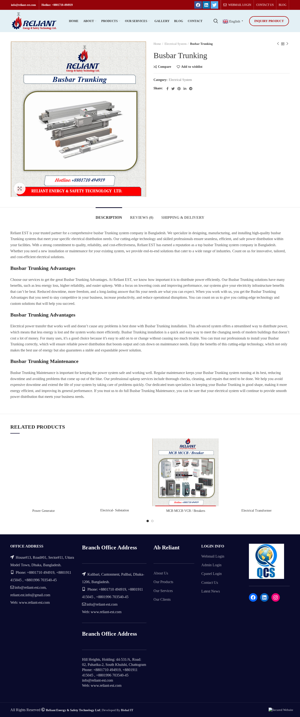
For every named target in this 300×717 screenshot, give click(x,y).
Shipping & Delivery (182, 217)
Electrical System (176, 43)
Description (109, 217)
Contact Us (209, 583)
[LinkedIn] (206, 5)
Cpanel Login (211, 574)
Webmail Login (212, 556)
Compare (164, 66)
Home (157, 43)
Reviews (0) (141, 217)
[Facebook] (198, 5)
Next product (287, 44)
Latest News (210, 591)
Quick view (73, 456)
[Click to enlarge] (20, 188)
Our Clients (162, 599)
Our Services (163, 591)
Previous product (278, 44)
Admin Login (211, 565)
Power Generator (43, 511)
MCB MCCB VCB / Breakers (185, 511)
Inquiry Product (269, 21)
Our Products (163, 582)
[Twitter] (214, 5)
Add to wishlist (191, 66)
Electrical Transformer (256, 510)
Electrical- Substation (114, 510)
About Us (161, 573)
